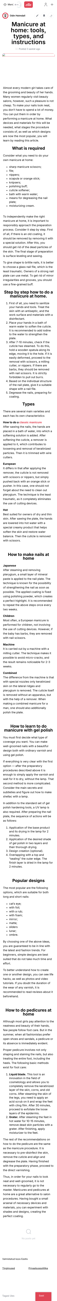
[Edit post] (37, 15)
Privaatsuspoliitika (38, 1268)
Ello (28, 4)
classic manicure (30, 422)
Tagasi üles (8, 1295)
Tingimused (8, 1268)
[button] (52, 4)
